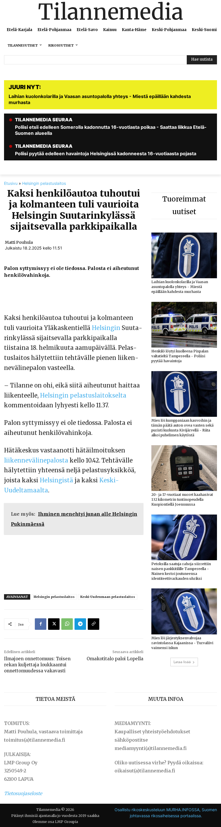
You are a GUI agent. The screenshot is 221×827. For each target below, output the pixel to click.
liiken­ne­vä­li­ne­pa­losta (36, 460)
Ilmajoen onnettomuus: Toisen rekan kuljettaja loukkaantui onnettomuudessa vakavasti (37, 665)
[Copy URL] (93, 624)
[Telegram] (80, 624)
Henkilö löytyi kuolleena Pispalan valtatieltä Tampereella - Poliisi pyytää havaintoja (179, 356)
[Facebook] (40, 624)
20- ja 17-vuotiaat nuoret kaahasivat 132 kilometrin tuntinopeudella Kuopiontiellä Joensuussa (182, 499)
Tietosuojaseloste (23, 793)
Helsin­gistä (56, 480)
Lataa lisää (182, 661)
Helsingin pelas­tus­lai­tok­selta (83, 395)
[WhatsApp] (67, 624)
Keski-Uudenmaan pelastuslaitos (107, 597)
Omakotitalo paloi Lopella (115, 658)
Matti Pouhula (19, 242)
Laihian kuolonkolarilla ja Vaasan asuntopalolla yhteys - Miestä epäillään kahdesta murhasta (179, 287)
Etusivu (11, 183)
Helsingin (106, 327)
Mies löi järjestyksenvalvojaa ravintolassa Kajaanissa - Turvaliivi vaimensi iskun (182, 643)
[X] (54, 624)
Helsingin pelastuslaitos (44, 183)
